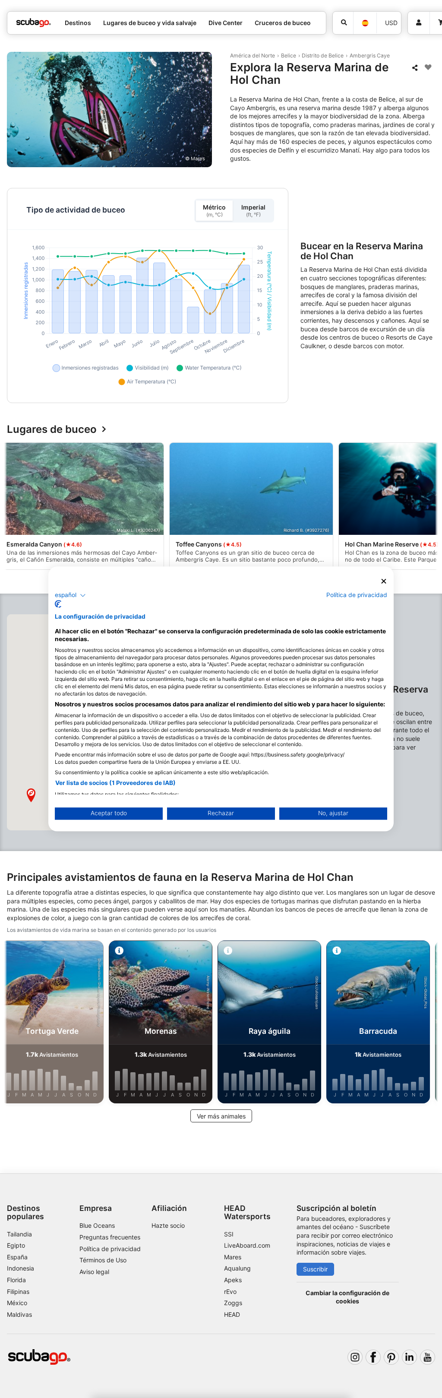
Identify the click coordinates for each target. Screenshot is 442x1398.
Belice (288, 55)
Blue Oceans (97, 1225)
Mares (232, 1257)
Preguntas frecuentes (109, 1237)
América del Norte (252, 55)
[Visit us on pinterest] (391, 1357)
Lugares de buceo (52, 429)
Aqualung (237, 1268)
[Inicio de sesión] (418, 23)
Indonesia (20, 1268)
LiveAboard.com (247, 1245)
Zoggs (233, 1302)
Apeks (233, 1280)
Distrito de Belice (323, 55)
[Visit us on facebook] (373, 1357)
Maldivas (19, 1314)
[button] (31, 795)
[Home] (33, 22)
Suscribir (315, 1269)
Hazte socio (168, 1225)
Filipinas (18, 1291)
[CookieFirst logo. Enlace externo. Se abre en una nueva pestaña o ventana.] (58, 604)
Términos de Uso (102, 1260)
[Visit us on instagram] (355, 1357)
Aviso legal (94, 1271)
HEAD (232, 1314)
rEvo (230, 1291)
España (17, 1257)
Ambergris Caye (370, 55)
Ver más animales (221, 1116)
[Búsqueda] (343, 23)
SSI (229, 1234)
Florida (16, 1280)
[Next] (427, 507)
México (17, 1302)
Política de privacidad (110, 1248)
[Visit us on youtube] (427, 1357)
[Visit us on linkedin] (409, 1357)
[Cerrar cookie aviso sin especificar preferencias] (383, 581)
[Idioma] (364, 23)
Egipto (16, 1245)
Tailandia (19, 1234)
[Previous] (14, 507)
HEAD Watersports (247, 1212)
